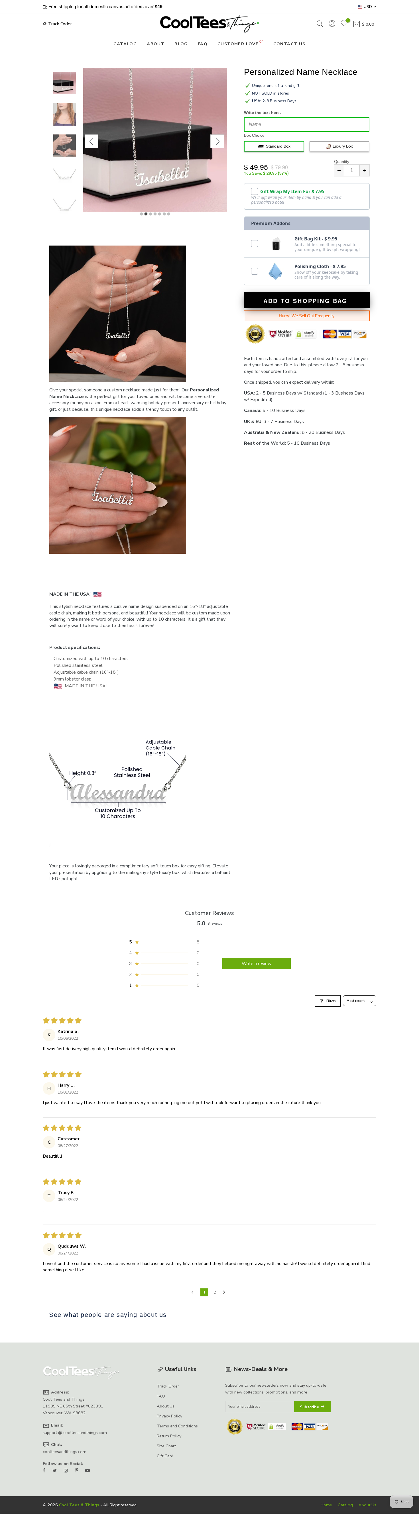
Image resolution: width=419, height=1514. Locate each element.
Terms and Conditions (177, 1426)
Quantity (341, 161)
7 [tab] (168, 214)
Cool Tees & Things (79, 1505)
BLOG (181, 44)
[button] (164, 942)
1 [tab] (141, 214)
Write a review (256, 964)
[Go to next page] (225, 1292)
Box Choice (254, 135)
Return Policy (169, 1436)
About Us (165, 1406)
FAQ (203, 44)
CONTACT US (289, 44)
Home (326, 1505)
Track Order (59, 24)
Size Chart (166, 1446)
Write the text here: (262, 112)
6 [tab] (164, 214)
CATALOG (125, 44)
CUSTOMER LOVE (238, 44)
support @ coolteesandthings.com (75, 1432)
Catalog (345, 1505)
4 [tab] (155, 214)
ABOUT (155, 44)
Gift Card (165, 1456)
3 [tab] (150, 214)
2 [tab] (146, 214)
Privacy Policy (169, 1416)
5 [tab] (159, 214)
